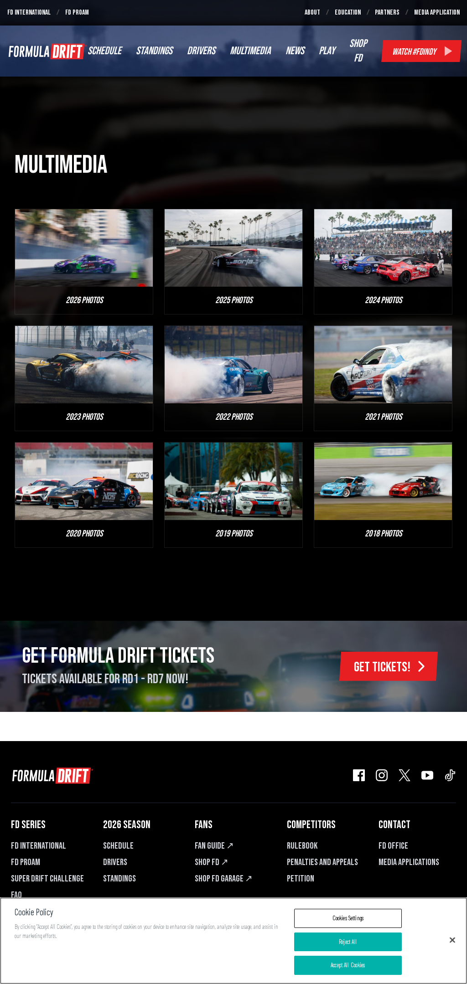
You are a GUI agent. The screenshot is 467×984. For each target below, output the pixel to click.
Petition (300, 878)
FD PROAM (77, 12)
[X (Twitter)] (404, 775)
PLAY (327, 50)
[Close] (452, 940)
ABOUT (312, 12)
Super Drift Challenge (47, 878)
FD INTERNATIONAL (29, 12)
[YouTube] (427, 775)
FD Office (393, 845)
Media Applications (409, 862)
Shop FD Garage (224, 878)
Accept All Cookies (348, 965)
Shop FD (211, 862)
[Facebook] (359, 775)
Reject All (348, 941)
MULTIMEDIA (250, 50)
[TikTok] (450, 775)
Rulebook (302, 845)
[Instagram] (382, 775)
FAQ (16, 895)
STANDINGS (154, 50)
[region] (233, 940)
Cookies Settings (347, 918)
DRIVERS (201, 50)
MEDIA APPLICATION (437, 12)
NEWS (294, 50)
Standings (119, 878)
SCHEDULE (104, 50)
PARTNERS (387, 12)
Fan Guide (214, 845)
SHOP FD (358, 51)
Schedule (118, 845)
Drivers (115, 862)
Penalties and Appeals (322, 862)
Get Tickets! (382, 667)
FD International (38, 845)
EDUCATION (348, 12)
